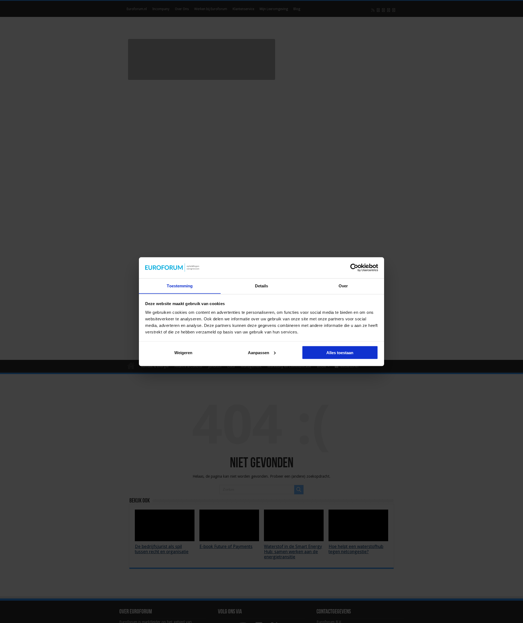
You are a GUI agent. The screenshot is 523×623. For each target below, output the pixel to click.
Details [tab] (261, 285)
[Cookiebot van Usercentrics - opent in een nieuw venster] (354, 267)
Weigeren (183, 352)
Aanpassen (258, 352)
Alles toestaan (339, 352)
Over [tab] (343, 285)
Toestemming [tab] (180, 285)
